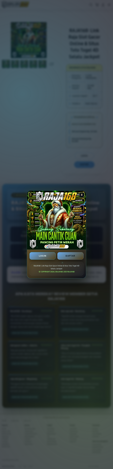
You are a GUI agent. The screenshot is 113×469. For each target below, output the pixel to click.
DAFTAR (70, 256)
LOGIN (42, 256)
